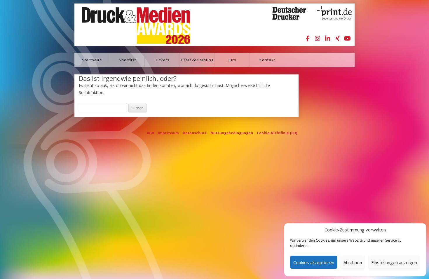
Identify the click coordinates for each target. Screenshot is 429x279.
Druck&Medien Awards (130, 24)
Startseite (92, 59)
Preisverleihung (197, 59)
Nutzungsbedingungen (231, 132)
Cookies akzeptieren (313, 262)
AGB (150, 132)
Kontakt (267, 59)
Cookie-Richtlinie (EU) (277, 132)
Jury (232, 59)
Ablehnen (352, 262)
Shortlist (127, 59)
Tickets (162, 59)
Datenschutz (195, 132)
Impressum (168, 132)
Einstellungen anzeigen (394, 262)
